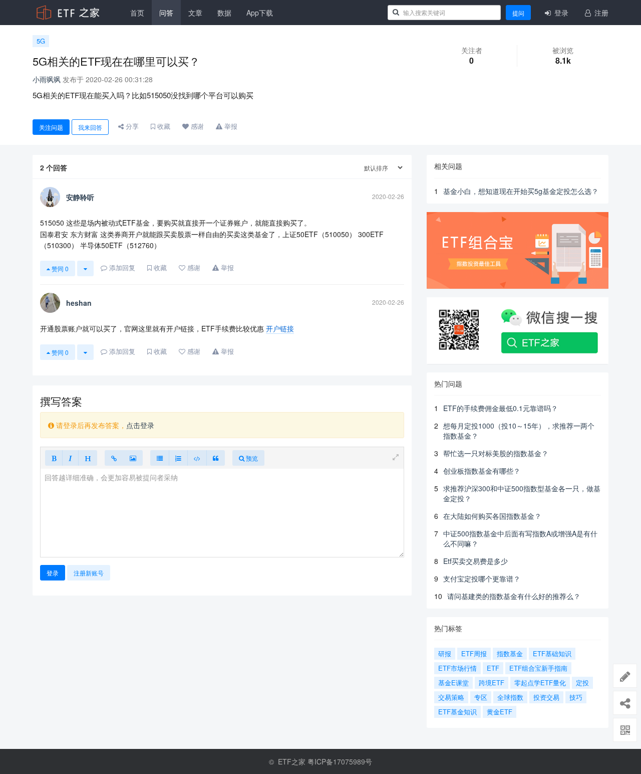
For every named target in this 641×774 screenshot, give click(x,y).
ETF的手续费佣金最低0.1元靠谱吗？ (500, 408)
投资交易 (546, 697)
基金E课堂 (453, 682)
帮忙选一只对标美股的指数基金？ (495, 453)
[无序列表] (159, 458)
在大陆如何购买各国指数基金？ (492, 516)
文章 (195, 13)
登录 (560, 13)
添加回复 (121, 267)
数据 (224, 13)
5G (41, 41)
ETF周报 (474, 653)
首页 (137, 13)
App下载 (259, 13)
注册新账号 (89, 572)
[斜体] (70, 458)
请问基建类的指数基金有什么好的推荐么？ (513, 596)
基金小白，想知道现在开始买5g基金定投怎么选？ (520, 191)
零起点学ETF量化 (540, 682)
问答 (166, 13)
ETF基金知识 (457, 711)
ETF (493, 668)
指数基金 (510, 653)
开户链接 (280, 328)
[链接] (114, 458)
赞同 (59, 268)
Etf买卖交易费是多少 (475, 561)
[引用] (215, 458)
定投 (582, 682)
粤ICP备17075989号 (339, 761)
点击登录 (140, 425)
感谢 (196, 126)
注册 (600, 13)
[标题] (87, 458)
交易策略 (451, 697)
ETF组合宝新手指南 (538, 668)
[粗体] (54, 458)
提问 (518, 13)
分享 (131, 126)
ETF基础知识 (552, 653)
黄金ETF (499, 711)
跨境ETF (491, 682)
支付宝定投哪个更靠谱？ (481, 578)
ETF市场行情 (457, 668)
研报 (444, 653)
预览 (251, 458)
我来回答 (90, 127)
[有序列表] (178, 458)
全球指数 (510, 697)
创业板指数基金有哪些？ (481, 471)
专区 (480, 697)
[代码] (197, 458)
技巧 (575, 697)
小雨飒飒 (47, 79)
